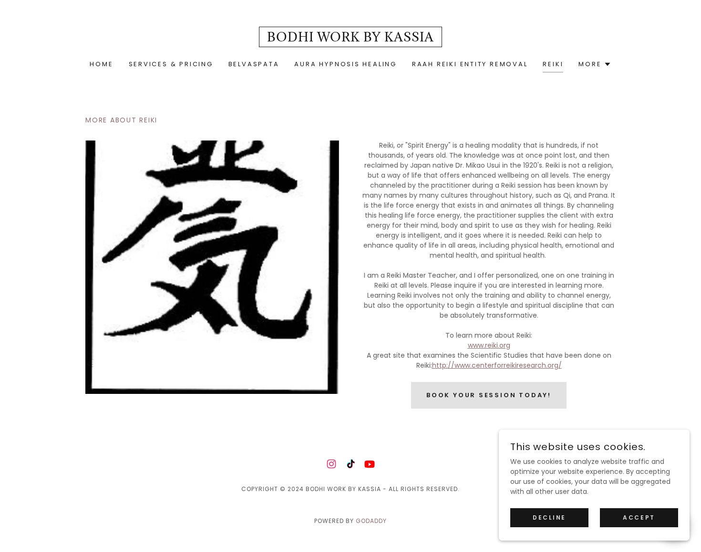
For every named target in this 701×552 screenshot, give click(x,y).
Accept (639, 517)
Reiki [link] (553, 64)
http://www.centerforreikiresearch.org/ (497, 365)
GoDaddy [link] (371, 521)
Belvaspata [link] (253, 64)
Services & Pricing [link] (171, 64)
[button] (594, 64)
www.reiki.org (489, 345)
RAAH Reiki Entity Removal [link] (470, 64)
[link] (350, 39)
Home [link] (101, 64)
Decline (549, 517)
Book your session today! (488, 395)
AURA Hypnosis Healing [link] (345, 64)
